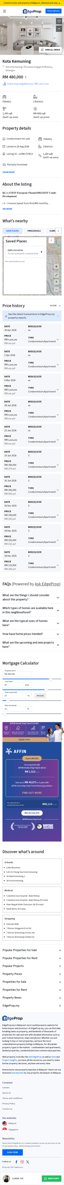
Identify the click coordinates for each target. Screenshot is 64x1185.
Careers (6, 1087)
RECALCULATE (32, 813)
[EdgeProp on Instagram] (22, 1161)
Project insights (9, 1060)
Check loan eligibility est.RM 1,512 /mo (28, 84)
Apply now (24, 739)
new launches (17, 1072)
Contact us (7, 1109)
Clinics (53, 230)
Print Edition (53, 11)
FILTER (53, 305)
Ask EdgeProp (47, 584)
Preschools (34, 230)
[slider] (50, 678)
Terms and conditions (12, 1098)
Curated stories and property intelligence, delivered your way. (31, 3)
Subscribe (12, 1152)
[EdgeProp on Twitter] (27, 1161)
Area (53, 1056)
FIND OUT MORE (32, 793)
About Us (6, 1093)
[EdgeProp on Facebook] (16, 1161)
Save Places (12, 230)
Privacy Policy (8, 1103)
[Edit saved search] (59, 29)
